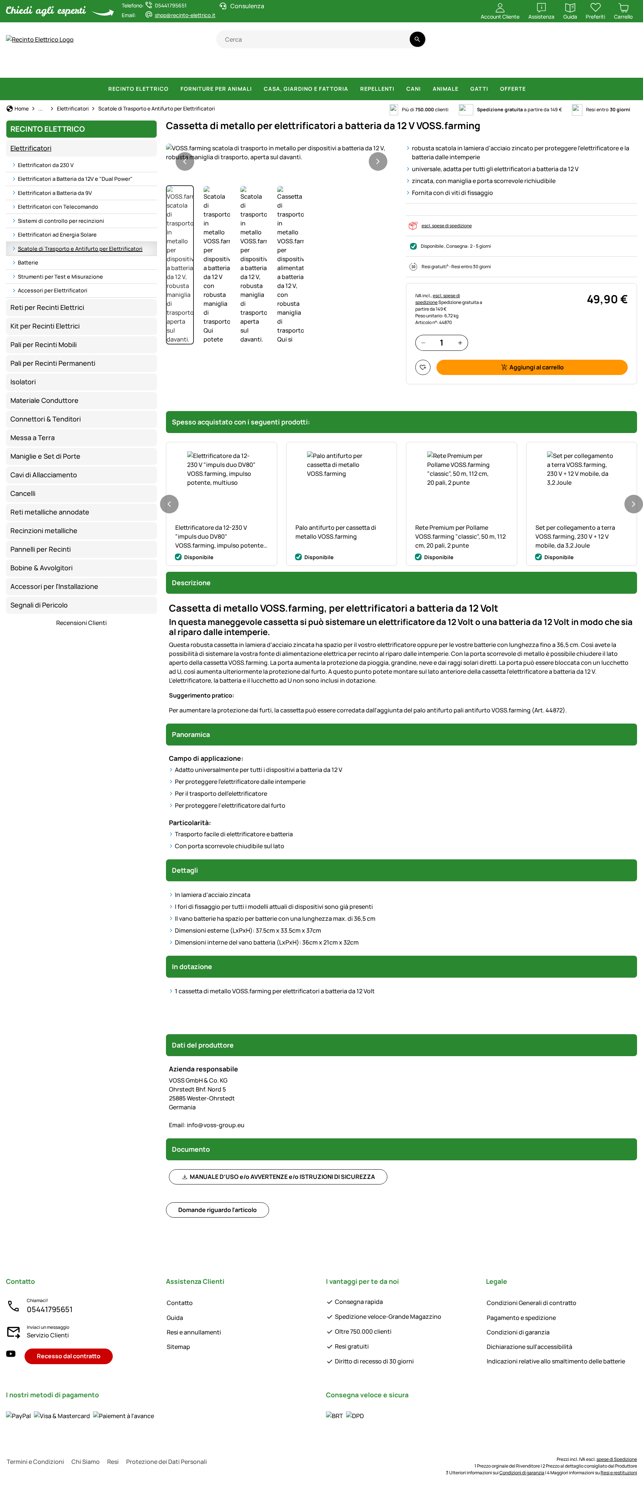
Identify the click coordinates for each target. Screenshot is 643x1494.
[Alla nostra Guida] (622, 43)
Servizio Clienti (48, 1335)
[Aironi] (509, 67)
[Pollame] (207, 67)
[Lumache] (597, 67)
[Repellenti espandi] (398, 88)
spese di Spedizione (616, 1459)
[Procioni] (444, 67)
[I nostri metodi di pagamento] (80, 1415)
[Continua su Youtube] (593, 43)
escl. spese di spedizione (447, 225)
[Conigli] (300, 67)
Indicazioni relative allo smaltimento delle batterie (556, 1361)
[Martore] (478, 67)
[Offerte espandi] (530, 88)
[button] (281, 152)
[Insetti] (624, 67)
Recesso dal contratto (68, 1356)
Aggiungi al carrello (536, 367)
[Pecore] (141, 67)
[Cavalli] (25, 67)
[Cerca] (417, 39)
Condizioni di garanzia (518, 1332)
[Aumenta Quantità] (460, 342)
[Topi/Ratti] (569, 67)
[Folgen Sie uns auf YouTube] (11, 1356)
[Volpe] (408, 67)
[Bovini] (102, 67)
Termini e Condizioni (35, 1462)
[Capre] (176, 67)
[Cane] (239, 67)
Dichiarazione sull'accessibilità (529, 1347)
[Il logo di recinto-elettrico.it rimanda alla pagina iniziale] (111, 39)
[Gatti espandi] (492, 88)
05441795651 (50, 1309)
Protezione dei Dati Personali (166, 1462)
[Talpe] (539, 67)
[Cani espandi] (425, 88)
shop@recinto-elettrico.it (185, 15)
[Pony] (63, 67)
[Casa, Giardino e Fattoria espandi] (352, 88)
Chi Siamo (85, 1462)
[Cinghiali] (333, 67)
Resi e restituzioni (619, 1472)
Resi (113, 1462)
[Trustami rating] (564, 43)
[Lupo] (371, 67)
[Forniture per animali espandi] (256, 88)
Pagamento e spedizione (521, 1318)
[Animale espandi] (462, 88)
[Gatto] (272, 67)
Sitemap (178, 1347)
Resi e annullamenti (194, 1332)
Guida (175, 1318)
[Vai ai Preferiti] (423, 367)
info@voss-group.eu (206, 1125)
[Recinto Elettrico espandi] (173, 88)
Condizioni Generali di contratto (531, 1303)
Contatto (180, 1303)
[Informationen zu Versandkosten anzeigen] (345, 1415)
